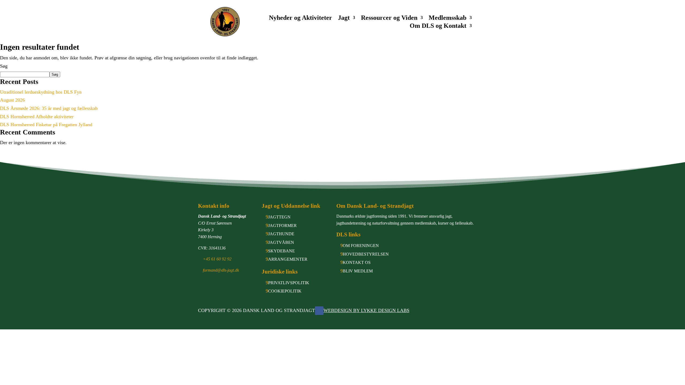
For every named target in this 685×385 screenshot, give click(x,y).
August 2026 (12, 100)
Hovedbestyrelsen (366, 254)
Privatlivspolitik (288, 282)
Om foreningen (361, 245)
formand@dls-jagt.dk (221, 270)
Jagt (344, 18)
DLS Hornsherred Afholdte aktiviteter (37, 116)
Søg (3, 66)
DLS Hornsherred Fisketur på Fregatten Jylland (46, 124)
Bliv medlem (358, 271)
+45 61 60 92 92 (217, 259)
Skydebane (281, 251)
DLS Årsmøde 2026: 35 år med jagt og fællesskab (49, 108)
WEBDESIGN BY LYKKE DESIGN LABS (366, 310)
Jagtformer (282, 225)
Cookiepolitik (285, 291)
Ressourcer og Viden (389, 18)
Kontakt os (357, 262)
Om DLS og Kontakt (438, 26)
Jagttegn (279, 217)
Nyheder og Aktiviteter (300, 18)
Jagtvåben (281, 242)
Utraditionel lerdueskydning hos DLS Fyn (41, 92)
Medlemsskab (447, 18)
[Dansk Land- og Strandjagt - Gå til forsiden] (225, 21)
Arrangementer (287, 259)
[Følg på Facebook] (319, 310)
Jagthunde (281, 234)
